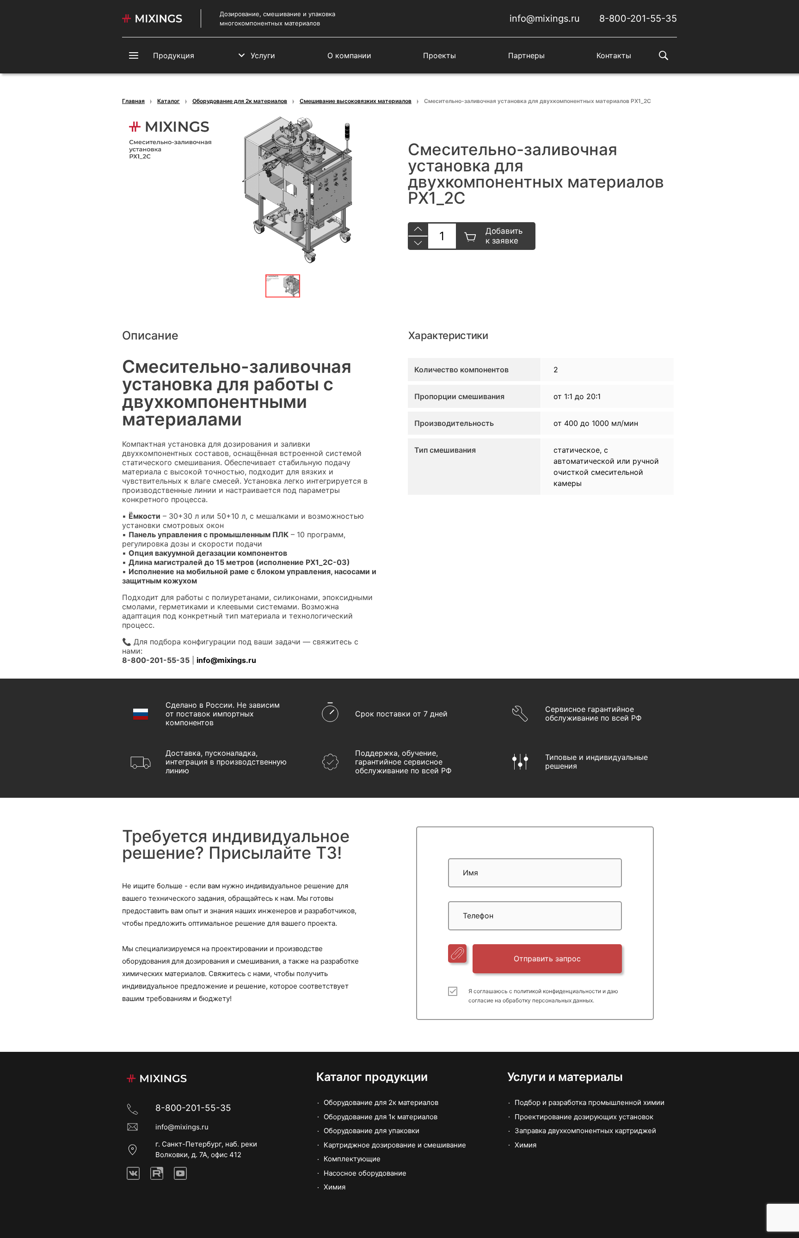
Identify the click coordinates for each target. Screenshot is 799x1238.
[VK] (133, 1173)
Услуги (263, 55)
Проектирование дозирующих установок (584, 1116)
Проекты (439, 55)
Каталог (168, 100)
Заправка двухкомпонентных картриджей (585, 1130)
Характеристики (448, 335)
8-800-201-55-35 (638, 18)
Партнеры (526, 55)
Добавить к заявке (504, 235)
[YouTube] (180, 1173)
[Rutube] (156, 1173)
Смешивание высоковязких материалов (356, 100)
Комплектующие (352, 1158)
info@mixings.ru (545, 18)
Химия (334, 1187)
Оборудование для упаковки (371, 1130)
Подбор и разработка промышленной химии (589, 1102)
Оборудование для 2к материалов (239, 100)
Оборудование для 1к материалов (380, 1116)
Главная (133, 100)
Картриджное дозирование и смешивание (395, 1145)
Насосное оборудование (365, 1173)
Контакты (613, 55)
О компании (349, 55)
